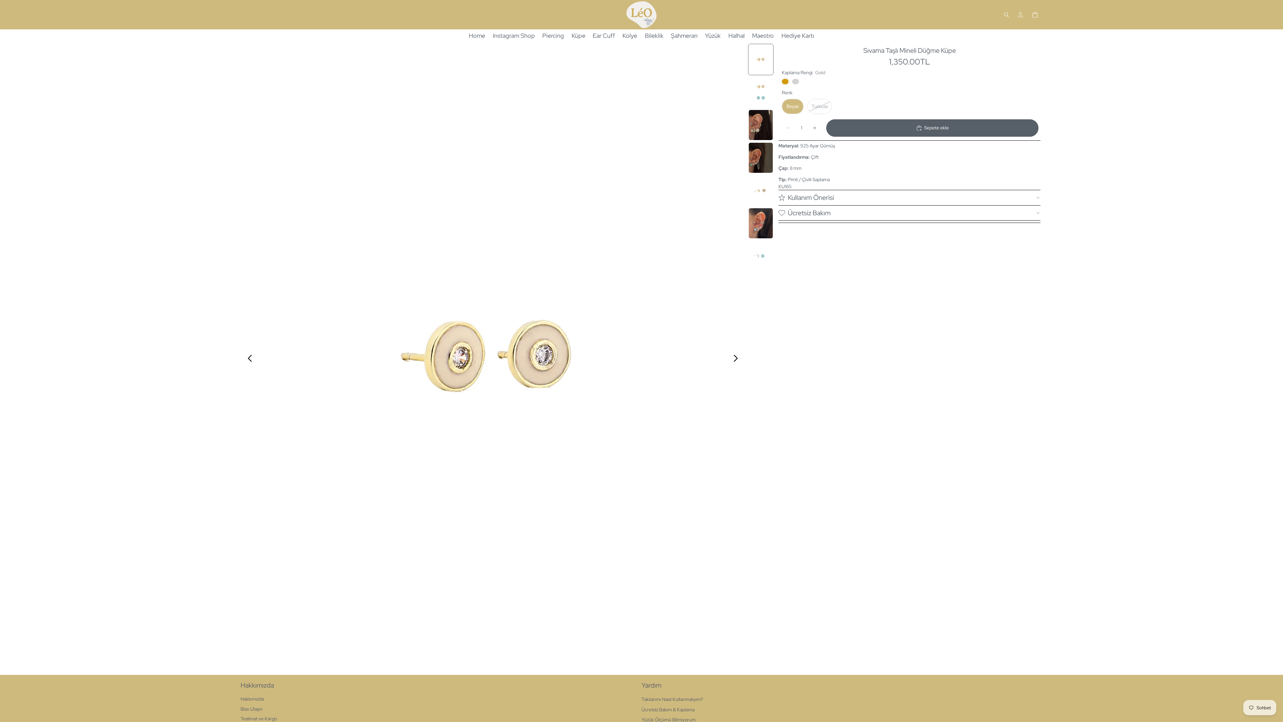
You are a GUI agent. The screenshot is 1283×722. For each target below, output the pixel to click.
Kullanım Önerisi (811, 197)
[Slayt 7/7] (761, 256)
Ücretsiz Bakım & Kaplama (668, 710)
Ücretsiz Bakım (809, 213)
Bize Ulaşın (252, 709)
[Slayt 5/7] (761, 190)
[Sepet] (1035, 14)
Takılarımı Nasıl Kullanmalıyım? (672, 699)
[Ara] (1006, 14)
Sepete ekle (936, 128)
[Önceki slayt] (248, 359)
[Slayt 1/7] (761, 59)
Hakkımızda (252, 699)
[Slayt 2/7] (761, 92)
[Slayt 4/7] (761, 158)
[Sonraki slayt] (737, 359)
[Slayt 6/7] (761, 223)
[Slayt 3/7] (761, 125)
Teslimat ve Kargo (259, 719)
